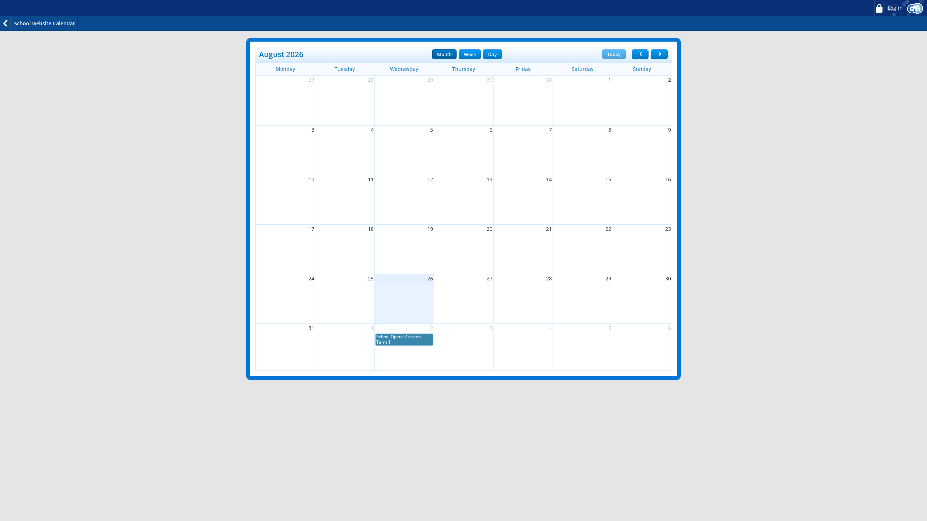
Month (444, 54)
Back (5, 23)
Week (469, 54)
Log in (894, 8)
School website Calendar (44, 23)
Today (614, 54)
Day (492, 54)
